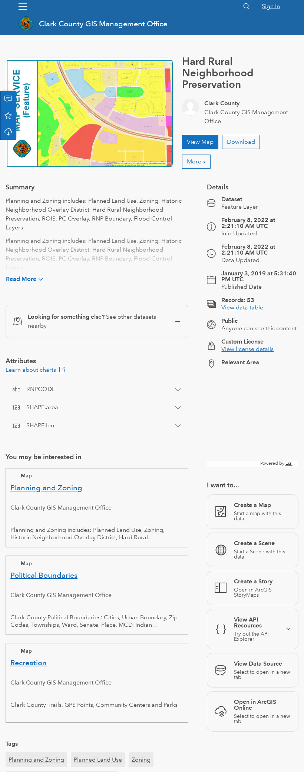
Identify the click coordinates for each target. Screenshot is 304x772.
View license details (247, 348)
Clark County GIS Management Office (103, 23)
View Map (200, 141)
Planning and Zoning (36, 759)
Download (8, 131)
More (194, 161)
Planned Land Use (98, 759)
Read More (21, 278)
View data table (242, 307)
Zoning (141, 759)
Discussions (8, 99)
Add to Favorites (8, 115)
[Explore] (252, 420)
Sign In (271, 6)
